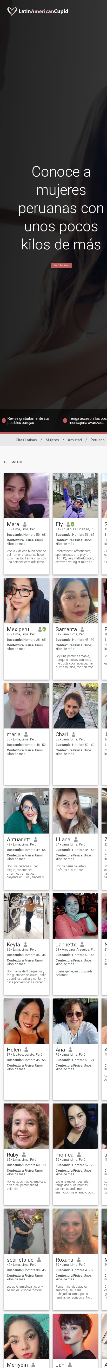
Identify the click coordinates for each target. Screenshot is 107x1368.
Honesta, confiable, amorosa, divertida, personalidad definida (26, 1185)
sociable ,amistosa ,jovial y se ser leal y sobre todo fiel (25, 1288)
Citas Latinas (26, 440)
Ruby (12, 1155)
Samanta (66, 629)
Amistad (75, 440)
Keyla (13, 944)
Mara (13, 524)
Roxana (64, 1260)
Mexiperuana (21, 629)
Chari (62, 734)
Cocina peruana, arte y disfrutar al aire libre (71, 868)
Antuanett (18, 839)
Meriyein (17, 1365)
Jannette (66, 944)
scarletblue (20, 1260)
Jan (60, 1365)
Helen (14, 1050)
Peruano (98, 440)
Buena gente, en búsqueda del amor (74, 973)
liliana (63, 839)
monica (64, 1155)
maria (14, 734)
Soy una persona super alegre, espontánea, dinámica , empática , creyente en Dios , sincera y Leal (25, 871)
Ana (60, 1050)
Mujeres (52, 440)
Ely (59, 524)
